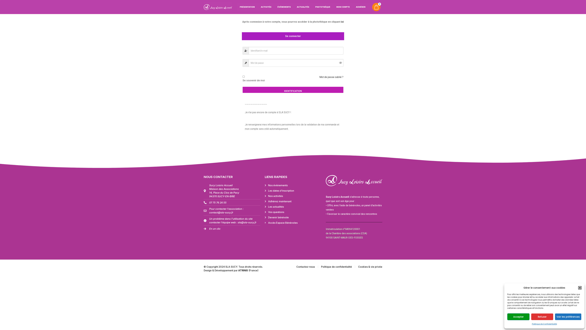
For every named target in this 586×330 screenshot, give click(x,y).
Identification (293, 91)
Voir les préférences (568, 316)
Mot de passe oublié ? (331, 77)
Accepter (518, 316)
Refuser (542, 316)
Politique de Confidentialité (544, 324)
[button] (579, 287)
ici (342, 21)
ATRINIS (243, 270)
